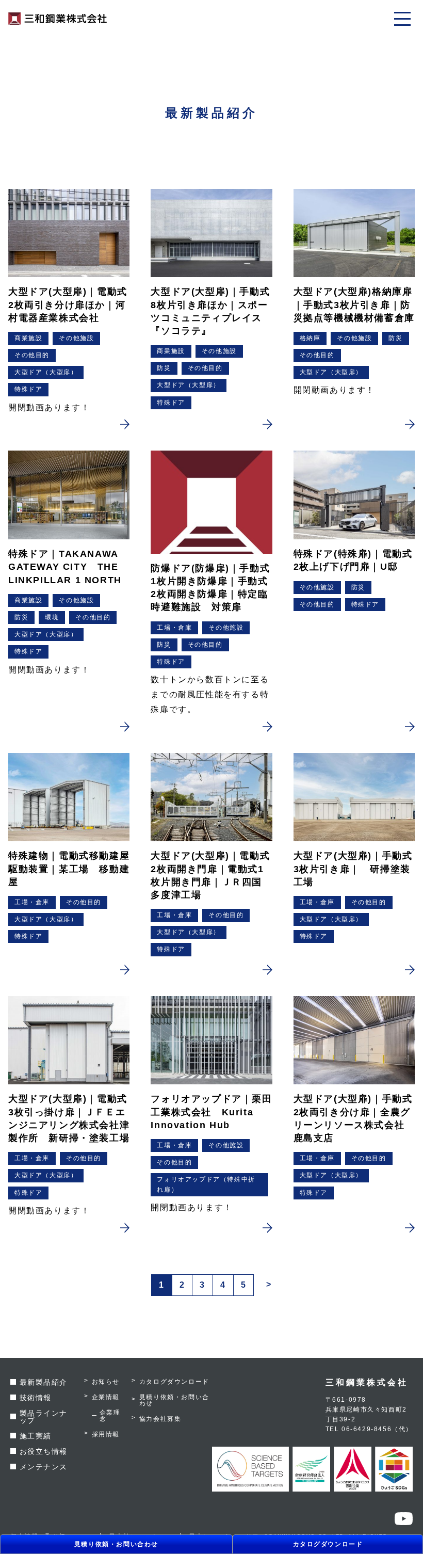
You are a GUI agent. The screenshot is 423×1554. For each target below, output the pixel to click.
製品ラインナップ (44, 1416)
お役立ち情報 (44, 1451)
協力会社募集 (160, 1418)
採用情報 (106, 1434)
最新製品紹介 (44, 1382)
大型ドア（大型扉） (45, 372)
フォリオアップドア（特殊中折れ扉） (206, 1184)
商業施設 (28, 338)
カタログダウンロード (328, 1544)
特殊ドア (28, 389)
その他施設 (76, 338)
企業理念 (110, 1415)
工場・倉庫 (174, 627)
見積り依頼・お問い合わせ (116, 1544)
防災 (164, 368)
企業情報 (106, 1397)
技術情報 (36, 1397)
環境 (52, 617)
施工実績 (36, 1436)
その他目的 (32, 355)
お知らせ (106, 1381)
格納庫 (310, 338)
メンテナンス (44, 1467)
